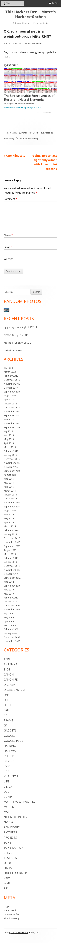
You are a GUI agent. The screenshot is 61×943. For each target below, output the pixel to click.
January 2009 (10, 633)
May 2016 (9, 439)
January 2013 (10, 561)
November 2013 (12, 542)
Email (8, 247)
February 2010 (11, 597)
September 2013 (12, 546)
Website (8, 259)
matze (7, 43)
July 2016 (8, 431)
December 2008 (12, 637)
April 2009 (9, 621)
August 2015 (10, 474)
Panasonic (12, 827)
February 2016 (11, 451)
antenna (10, 664)
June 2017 (9, 419)
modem (9, 807)
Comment (10, 199)
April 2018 (9, 399)
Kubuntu (11, 776)
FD (5, 715)
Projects (10, 837)
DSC (6, 700)
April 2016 (9, 443)
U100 (7, 863)
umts (8, 868)
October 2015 (11, 466)
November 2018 (12, 383)
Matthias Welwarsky (28, 138)
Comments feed (12, 914)
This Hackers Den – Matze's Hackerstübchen (30, 14)
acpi (7, 659)
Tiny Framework (19, 932)
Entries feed (10, 910)
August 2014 (10, 510)
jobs (7, 766)
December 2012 (12, 565)
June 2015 (9, 478)
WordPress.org (11, 918)
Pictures (10, 832)
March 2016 (10, 447)
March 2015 (10, 490)
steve (8, 853)
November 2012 (12, 569)
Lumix (8, 796)
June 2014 (9, 514)
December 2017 (12, 407)
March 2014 (10, 526)
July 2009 (8, 613)
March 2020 (10, 371)
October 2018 (11, 387)
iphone (9, 761)
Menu (55, 3)
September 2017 (12, 415)
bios (7, 669)
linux (8, 786)
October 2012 (11, 573)
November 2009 (12, 609)
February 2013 (11, 557)
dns (7, 695)
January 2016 (10, 454)
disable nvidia (14, 690)
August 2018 (10, 395)
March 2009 (10, 625)
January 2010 (10, 601)
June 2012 (9, 581)
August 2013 (10, 550)
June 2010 (9, 589)
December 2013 (12, 538)
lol (6, 791)
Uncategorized (15, 873)
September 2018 (12, 391)
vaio (7, 878)
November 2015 (12, 462)
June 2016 (9, 435)
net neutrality (15, 817)
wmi (7, 883)
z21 (6, 888)
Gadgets (10, 730)
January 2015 (10, 494)
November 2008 (12, 641)
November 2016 (12, 423)
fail (6, 710)
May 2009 (9, 617)
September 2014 (12, 506)
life (6, 781)
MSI (6, 812)
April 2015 (9, 486)
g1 (5, 725)
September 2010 (12, 585)
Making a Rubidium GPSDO (17, 342)
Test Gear (11, 858)
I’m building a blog (13, 350)
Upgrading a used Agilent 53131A (20, 327)
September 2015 (12, 470)
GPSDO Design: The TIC (16, 335)
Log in (7, 906)
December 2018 (12, 379)
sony (7, 842)
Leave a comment (33, 43)
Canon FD (11, 679)
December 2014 (12, 498)
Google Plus (38, 132)
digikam (9, 685)
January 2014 (10, 534)
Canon (9, 674)
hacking (10, 746)
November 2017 (12, 411)
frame (8, 720)
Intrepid (10, 756)
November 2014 (12, 502)
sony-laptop (13, 847)
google (9, 735)
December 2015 (12, 458)
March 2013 (10, 554)
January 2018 (10, 403)
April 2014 (9, 522)
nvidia (8, 822)
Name (8, 235)
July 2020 (8, 367)
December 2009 (12, 605)
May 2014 (9, 518)
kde (6, 771)
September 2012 (12, 577)
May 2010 (9, 593)
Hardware (11, 751)
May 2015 (9, 482)
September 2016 (12, 427)
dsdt (7, 705)
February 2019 (11, 375)
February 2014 (11, 530)
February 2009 (11, 629)
